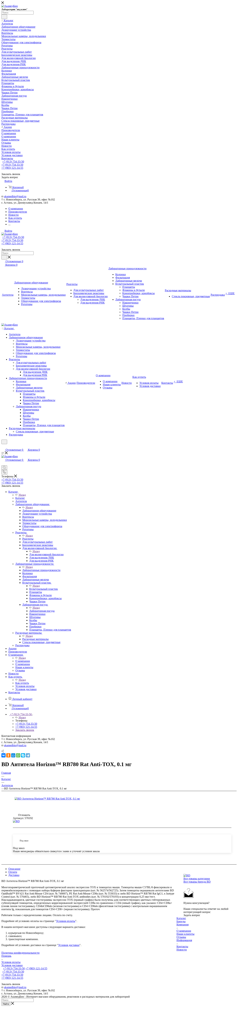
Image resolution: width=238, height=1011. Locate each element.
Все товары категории (196, 878)
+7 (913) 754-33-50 (13, 161)
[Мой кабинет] (3, 446)
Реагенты (27, 538)
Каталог (20, 498)
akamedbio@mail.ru (15, 196)
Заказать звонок (24, 730)
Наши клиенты (185, 933)
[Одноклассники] (8, 755)
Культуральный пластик (43, 588)
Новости (181, 949)
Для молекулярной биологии (46, 554)
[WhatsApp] (18, 755)
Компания (182, 924)
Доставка (13, 875)
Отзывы (181, 937)
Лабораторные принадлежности (41, 570)
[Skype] (23, 755)
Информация (184, 940)
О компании (22, 661)
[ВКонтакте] (3, 755)
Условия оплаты (65, 921)
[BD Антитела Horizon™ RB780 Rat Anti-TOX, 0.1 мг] (54, 798)
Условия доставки (68, 945)
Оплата (12, 871)
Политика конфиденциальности (20, 952)
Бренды (181, 921)
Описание (14, 868)
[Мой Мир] (13, 755)
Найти (6, 1004)
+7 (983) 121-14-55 (12, 167)
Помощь (6, 955)
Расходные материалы (35, 639)
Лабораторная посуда (42, 610)
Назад (22, 494)
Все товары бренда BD (197, 881)
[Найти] (4, 16)
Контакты (182, 946)
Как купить (22, 682)
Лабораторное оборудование (39, 510)
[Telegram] (28, 755)
